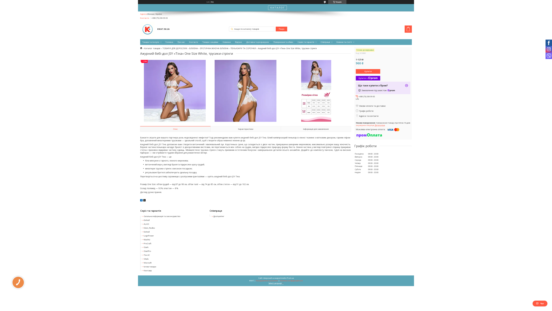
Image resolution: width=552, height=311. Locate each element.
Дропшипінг (218, 216)
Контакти (193, 42)
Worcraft (148, 262)
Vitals (146, 259)
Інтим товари (150, 266)
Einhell (147, 220)
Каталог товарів (152, 48)
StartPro (147, 251)
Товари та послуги (150, 42)
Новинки (227, 42)
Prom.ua (290, 278)
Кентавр (148, 270)
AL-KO (146, 224)
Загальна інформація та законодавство (162, 216)
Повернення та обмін (283, 42)
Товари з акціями (210, 42)
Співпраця (325, 42)
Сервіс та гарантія (306, 42)
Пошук (281, 29)
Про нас (181, 42)
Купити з (363, 78)
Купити (368, 71)
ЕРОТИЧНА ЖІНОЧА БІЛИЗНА (214, 48)
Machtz (147, 239)
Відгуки (238, 42)
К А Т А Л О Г (277, 7)
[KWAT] (147, 29)
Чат (542, 303)
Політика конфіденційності (291, 280)
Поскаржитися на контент (267, 280)
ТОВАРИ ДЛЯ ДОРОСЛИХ (174, 48)
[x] (144, 200)
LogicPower (149, 235)
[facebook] (141, 200)
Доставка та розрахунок (257, 42)
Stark (146, 247)
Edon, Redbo (149, 228)
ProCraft (147, 243)
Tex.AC (147, 255)
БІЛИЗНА (193, 48)
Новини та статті (344, 42)
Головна (169, 42)
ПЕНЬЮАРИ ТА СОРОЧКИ (243, 48)
